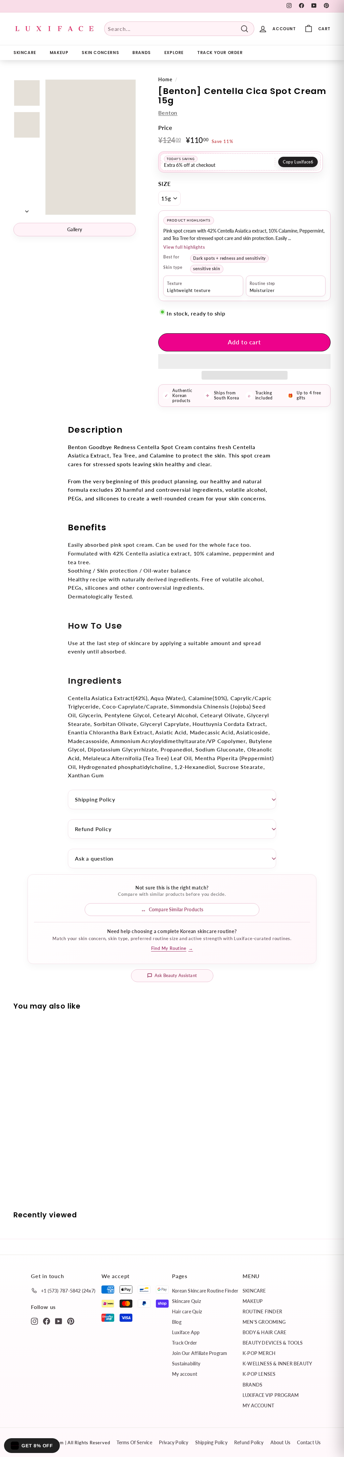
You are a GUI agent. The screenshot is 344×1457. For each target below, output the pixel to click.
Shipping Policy (95, 799)
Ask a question (94, 858)
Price (165, 127)
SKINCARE (24, 52)
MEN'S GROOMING (264, 1322)
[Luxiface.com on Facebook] (46, 1321)
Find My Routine (172, 948)
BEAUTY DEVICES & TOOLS (273, 1343)
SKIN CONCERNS (100, 52)
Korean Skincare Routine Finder (205, 1291)
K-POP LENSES (259, 1374)
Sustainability (186, 1363)
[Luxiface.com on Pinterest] (70, 1321)
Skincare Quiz (186, 1301)
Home (165, 79)
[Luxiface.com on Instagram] (34, 1321)
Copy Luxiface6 (298, 161)
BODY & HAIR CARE (264, 1332)
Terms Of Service (134, 1442)
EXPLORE (174, 52)
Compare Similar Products (176, 909)
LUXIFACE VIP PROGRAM (271, 1395)
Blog (176, 1322)
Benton (167, 112)
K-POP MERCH (259, 1353)
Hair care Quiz (187, 1311)
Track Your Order (220, 52)
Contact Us (308, 1442)
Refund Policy (93, 829)
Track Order (184, 1343)
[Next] (26, 209)
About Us (280, 1442)
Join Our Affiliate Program (199, 1353)
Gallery (74, 229)
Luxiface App (186, 1332)
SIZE (164, 183)
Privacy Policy (173, 1442)
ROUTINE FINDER (262, 1311)
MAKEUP (59, 52)
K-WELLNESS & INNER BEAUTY (277, 1363)
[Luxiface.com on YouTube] (58, 1321)
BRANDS (141, 52)
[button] (244, 361)
